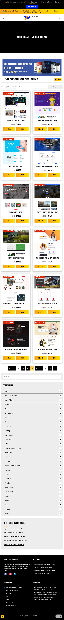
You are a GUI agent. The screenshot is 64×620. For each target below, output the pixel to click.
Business (8, 426)
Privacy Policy (9, 602)
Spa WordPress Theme (16, 166)
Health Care (9, 461)
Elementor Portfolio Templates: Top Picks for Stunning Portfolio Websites (45, 588)
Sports (7, 509)
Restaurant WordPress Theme (47, 350)
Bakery (7, 417)
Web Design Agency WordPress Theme (47, 258)
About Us (8, 593)
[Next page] (55, 368)
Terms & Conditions (11, 605)
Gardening (8, 457)
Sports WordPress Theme (16, 258)
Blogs (7, 422)
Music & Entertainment (13, 465)
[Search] (59, 377)
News (7, 474)
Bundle (6, 391)
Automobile (9, 413)
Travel (7, 513)
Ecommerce (9, 435)
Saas (6, 496)
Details (9, 129)
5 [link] (32, 368)
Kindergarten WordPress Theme (47, 121)
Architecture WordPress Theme (47, 304)
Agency (7, 409)
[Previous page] (10, 368)
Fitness (7, 444)
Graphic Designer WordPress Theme (47, 166)
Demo (22, 129)
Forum (7, 596)
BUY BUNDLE (32, 7)
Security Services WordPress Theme (15, 350)
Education (8, 439)
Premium (7, 404)
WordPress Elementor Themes (14, 587)
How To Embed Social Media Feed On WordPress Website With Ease (44, 598)
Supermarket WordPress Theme (43, 573)
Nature (7, 470)
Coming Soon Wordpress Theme (43, 567)
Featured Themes (10, 395)
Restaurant (9, 492)
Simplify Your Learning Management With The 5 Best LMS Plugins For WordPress (46, 593)
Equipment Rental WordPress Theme (44, 570)
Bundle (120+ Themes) (12, 590)
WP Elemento (28, 616)
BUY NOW (58, 80)
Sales (7, 500)
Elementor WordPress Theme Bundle (20, 79)
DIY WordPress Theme (15, 212)
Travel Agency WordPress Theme (47, 212)
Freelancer (9, 452)
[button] (3, 18)
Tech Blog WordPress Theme (16, 121)
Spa (6, 505)
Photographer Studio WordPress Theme (15, 304)
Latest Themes (9, 400)
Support (8, 599)
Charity (7, 431)
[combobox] (32, 377)
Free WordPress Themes (13, 448)
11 (50, 368)
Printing (7, 483)
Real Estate (9, 487)
